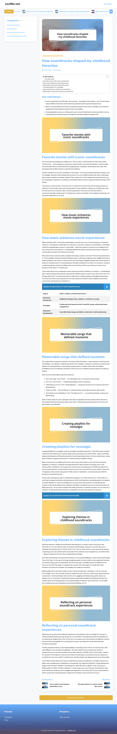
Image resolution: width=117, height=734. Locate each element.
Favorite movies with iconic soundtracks (56, 81)
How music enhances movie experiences (56, 83)
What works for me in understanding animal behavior (94, 11)
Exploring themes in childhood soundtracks (56, 89)
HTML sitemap (65, 717)
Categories (8, 717)
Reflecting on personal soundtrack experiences (58, 91)
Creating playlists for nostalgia (53, 87)
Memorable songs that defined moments (56, 85)
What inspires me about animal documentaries (56, 11)
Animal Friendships (13, 25)
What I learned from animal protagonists (21, 11)
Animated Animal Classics (16, 32)
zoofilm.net (12, 4)
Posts (6, 720)
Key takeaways (49, 79)
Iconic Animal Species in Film (17, 36)
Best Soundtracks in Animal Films (53, 55)
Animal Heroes (12, 29)
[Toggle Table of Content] (106, 76)
